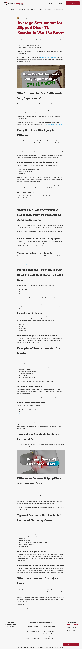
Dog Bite (40, 9)
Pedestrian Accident (58, 9)
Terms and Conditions (56, 647)
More (67, 9)
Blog (63, 647)
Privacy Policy (48, 647)
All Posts (13, 9)
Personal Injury (21, 9)
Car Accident (48, 9)
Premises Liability (31, 9)
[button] (44, 3)
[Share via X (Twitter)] (21, 609)
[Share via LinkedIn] (24, 609)
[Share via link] (27, 609)
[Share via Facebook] (18, 609)
